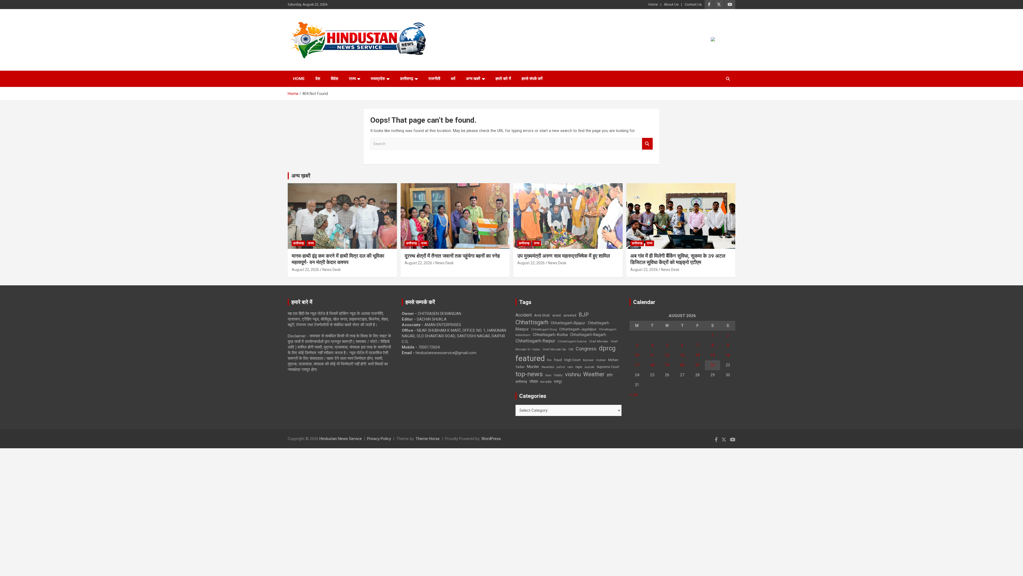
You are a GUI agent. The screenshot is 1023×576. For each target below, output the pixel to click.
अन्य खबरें (473, 78)
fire (549, 360)
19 (667, 365)
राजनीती (434, 78)
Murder (533, 366)
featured (530, 358)
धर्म (453, 78)
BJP (584, 314)
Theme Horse (428, 438)
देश (317, 78)
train (548, 375)
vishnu (573, 374)
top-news (529, 374)
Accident (523, 315)
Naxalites (548, 367)
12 (667, 355)
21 (697, 365)
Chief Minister (598, 341)
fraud (558, 360)
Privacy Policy (379, 438)
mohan (601, 360)
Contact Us (693, 4)
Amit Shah (542, 315)
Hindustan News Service (340, 438)
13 (682, 355)
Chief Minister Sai (554, 349)
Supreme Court (608, 367)
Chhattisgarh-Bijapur (568, 323)
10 (637, 355)
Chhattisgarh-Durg (544, 329)
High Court (572, 360)
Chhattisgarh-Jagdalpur (577, 329)
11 (652, 355)
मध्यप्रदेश (378, 78)
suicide (589, 367)
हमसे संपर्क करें (532, 78)
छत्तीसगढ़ (521, 382)
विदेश (334, 78)
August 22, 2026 (305, 269)
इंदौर (610, 375)
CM (571, 349)
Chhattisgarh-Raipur (535, 340)
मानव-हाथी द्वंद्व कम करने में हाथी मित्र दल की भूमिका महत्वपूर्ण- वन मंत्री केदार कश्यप (338, 259)
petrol (561, 367)
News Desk (331, 269)
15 (713, 355)
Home (653, 4)
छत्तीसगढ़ (406, 78)
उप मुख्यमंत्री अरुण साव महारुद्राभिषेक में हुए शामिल (563, 256)
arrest (556, 315)
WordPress (491, 438)
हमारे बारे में (503, 78)
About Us (671, 4)
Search (647, 144)
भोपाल (533, 381)
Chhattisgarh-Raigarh (588, 335)
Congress (586, 348)
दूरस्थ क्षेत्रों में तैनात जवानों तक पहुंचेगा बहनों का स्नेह (452, 256)
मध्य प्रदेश (545, 382)
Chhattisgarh (531, 322)
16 (728, 355)
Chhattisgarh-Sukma (572, 341)
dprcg (607, 348)
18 (652, 365)
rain (570, 367)
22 (713, 365)
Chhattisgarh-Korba (550, 334)
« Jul (634, 394)
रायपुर (558, 381)
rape (578, 367)
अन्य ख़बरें (300, 176)
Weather (593, 374)
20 (682, 365)
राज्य (352, 78)
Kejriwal (588, 360)
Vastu (558, 375)
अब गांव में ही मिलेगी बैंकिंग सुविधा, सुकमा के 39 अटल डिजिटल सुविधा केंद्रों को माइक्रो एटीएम (677, 259)
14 (697, 355)
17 (637, 365)
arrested (569, 315)
